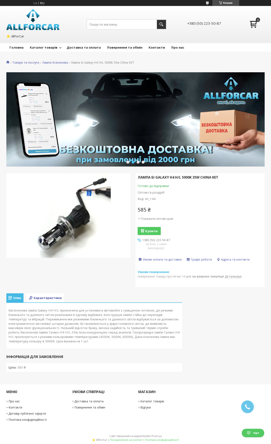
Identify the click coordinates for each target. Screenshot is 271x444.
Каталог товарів (43, 47)
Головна (17, 47)
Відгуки (145, 407)
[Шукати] (161, 24)
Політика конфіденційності (27, 420)
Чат (256, 433)
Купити (151, 231)
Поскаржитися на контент (126, 440)
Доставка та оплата (84, 47)
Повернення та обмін (124, 47)
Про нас (177, 47)
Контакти (157, 47)
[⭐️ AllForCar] (33, 19)
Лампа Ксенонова (55, 62)
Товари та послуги (25, 62)
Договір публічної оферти (27, 413)
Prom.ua (157, 436)
